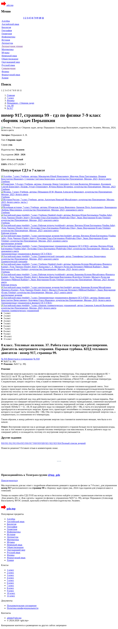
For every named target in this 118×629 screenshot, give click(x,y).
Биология (6, 27)
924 (59, 443)
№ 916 (4, 359)
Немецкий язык (9, 55)
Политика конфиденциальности (22, 608)
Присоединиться (9, 480)
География (7, 30)
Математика (8, 49)
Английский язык (10, 24)
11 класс (8, 339)
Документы (7, 600)
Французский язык (11, 74)
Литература (7, 43)
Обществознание (10, 59)
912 (11, 443)
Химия (5, 78)
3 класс (7, 318)
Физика (5, 71)
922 (51, 443)
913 (15, 443)
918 (35, 443)
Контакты (6, 613)
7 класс (7, 328)
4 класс (7, 321)
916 (27, 443)
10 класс (8, 336)
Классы (4, 565)
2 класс (7, 315)
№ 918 (36, 359)
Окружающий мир (11, 62)
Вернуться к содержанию (20, 359)
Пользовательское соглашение (22, 605)
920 (43, 443)
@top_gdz (54, 474)
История (6, 40)
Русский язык (8, 65)
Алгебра (6, 21)
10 (40, 18)
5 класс (7, 323)
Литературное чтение (12, 46)
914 (19, 443)
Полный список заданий (73, 443)
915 (23, 443)
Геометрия (7, 33)
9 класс (7, 334)
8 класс (7, 331)
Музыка (5, 52)
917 (31, 443)
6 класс (7, 326)
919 (39, 443)
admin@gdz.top (14, 618)
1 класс (7, 313)
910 (3, 443)
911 (7, 443)
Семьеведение (9, 68)
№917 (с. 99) (10, 361)
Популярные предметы (12, 514)
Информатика (8, 37)
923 (55, 443)
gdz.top (9, 5)
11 (43, 18)
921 (47, 443)
